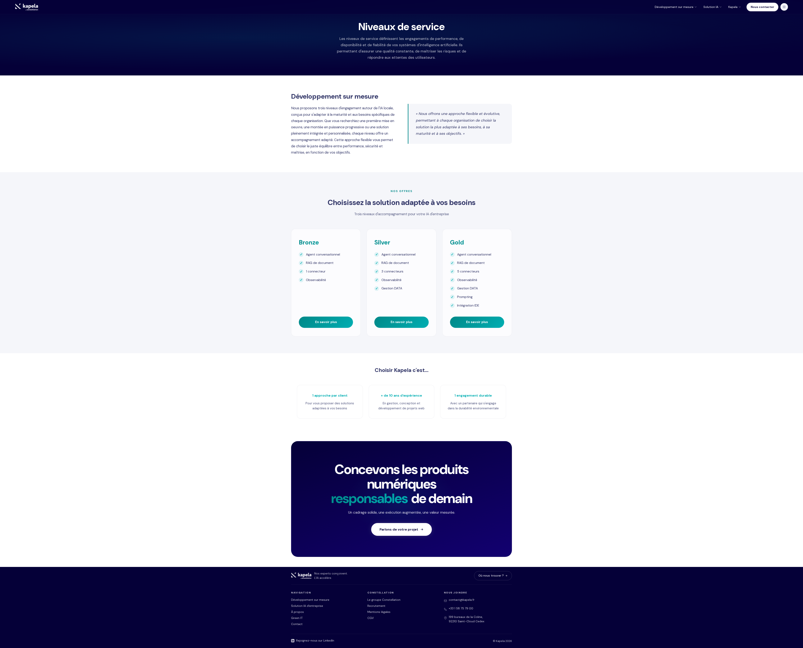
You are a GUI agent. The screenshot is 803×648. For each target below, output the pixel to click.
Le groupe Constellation (383, 600)
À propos (297, 612)
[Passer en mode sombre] (784, 7)
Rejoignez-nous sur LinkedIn (315, 640)
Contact (297, 624)
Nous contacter (762, 7)
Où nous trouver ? (491, 575)
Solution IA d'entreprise (307, 606)
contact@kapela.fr (461, 600)
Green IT (297, 618)
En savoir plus (326, 322)
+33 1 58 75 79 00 (461, 608)
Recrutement (376, 606)
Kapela (733, 7)
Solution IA (710, 7)
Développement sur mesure (674, 7)
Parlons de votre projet (399, 529)
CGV (370, 618)
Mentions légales (378, 612)
